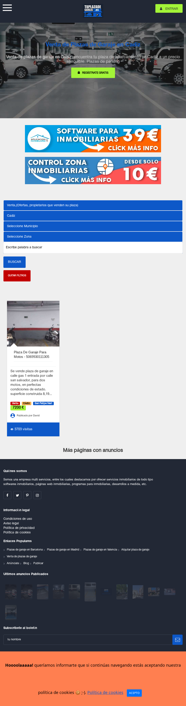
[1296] (107, 591)
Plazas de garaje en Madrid (63, 549)
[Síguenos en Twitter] (17, 495)
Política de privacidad (18, 528)
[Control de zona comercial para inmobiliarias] (93, 170)
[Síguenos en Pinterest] (27, 495)
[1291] (154, 591)
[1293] (138, 591)
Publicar (38, 563)
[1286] (169, 591)
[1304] (27, 591)
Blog (26, 563)
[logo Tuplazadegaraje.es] (93, 11)
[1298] (91, 591)
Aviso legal (11, 523)
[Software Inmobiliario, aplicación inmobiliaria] (93, 138)
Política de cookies (17, 532)
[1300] (59, 591)
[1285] (10, 612)
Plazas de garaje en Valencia (100, 549)
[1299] (75, 591)
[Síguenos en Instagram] (37, 495)
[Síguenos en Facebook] (7, 495)
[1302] (43, 591)
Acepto (134, 693)
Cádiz (26, 403)
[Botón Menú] (7, 7)
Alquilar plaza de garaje (135, 549)
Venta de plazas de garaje (22, 556)
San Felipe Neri (43, 403)
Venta (15, 403)
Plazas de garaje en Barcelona (25, 549)
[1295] (122, 591)
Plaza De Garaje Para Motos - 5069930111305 (31, 354)
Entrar (171, 9)
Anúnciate (13, 563)
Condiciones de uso (17, 519)
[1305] (11, 591)
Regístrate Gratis (95, 73)
